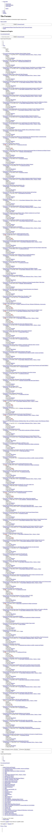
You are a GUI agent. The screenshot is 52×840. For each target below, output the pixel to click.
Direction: (22, 749)
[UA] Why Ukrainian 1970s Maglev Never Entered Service (19, 60)
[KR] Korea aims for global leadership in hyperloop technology (20, 491)
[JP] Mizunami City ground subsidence (15, 275)
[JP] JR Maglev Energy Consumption (14, 226)
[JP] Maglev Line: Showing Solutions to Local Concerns (18, 713)
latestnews (6, 54)
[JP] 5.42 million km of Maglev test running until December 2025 (20, 219)
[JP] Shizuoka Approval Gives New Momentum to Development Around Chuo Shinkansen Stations (27, 102)
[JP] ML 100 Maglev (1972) (12, 386)
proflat (4, 823)
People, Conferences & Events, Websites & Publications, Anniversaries (31, 304)
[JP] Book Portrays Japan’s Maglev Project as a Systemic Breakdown (21, 254)
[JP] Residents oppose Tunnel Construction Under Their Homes (20, 692)
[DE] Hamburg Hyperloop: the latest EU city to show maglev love (20, 484)
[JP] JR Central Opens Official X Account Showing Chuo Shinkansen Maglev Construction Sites (26, 136)
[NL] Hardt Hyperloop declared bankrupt (15, 157)
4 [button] (3, 44)
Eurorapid (6, 61)
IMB (5, 144)
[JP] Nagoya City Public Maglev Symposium (16, 261)
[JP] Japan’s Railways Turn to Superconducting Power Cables (19, 463)
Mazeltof (9, 823)
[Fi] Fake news (10, 407)
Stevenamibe (6, 735)
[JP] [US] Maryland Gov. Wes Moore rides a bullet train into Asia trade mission (23, 546)
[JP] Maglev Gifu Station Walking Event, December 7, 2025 (19, 296)
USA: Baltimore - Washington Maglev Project (28, 499)
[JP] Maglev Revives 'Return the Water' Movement (17, 74)
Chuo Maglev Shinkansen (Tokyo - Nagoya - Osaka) (30, 54)
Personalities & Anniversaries (25, 193)
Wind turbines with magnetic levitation (15, 616)
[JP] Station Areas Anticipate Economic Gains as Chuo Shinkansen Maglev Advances (24, 81)
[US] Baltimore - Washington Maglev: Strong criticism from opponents (21, 498)
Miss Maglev (7, 68)
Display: (3, 749)
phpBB (7, 821)
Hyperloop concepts (24, 158)
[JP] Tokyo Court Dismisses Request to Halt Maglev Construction (20, 567)
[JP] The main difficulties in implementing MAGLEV (18, 741)
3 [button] (3, 43)
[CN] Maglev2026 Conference (13, 143)
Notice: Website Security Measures (14, 303)
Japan (20, 387)
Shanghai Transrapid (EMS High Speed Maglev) (29, 380)
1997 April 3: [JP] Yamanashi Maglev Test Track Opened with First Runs (21, 192)
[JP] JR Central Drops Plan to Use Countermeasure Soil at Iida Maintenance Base (23, 122)
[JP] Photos (9, 199)
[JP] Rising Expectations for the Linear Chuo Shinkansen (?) (19, 414)
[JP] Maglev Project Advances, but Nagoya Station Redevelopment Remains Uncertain (24, 95)
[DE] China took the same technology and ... (16, 185)
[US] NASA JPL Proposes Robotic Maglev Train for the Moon (19, 727)
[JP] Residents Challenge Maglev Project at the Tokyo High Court (20, 505)
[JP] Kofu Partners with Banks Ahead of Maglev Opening (18, 53)
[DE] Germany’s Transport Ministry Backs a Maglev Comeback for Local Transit (23, 212)
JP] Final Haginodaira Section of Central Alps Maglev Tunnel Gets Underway (22, 115)
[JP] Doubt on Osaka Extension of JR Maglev (16, 316)
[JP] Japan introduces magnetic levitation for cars (17, 678)
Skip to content (4, 21)
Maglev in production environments (14, 602)
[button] (4, 45)
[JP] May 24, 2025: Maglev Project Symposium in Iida (18, 470)
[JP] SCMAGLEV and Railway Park (14, 588)
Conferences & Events (22, 144)
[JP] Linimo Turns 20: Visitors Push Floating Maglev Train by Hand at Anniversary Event (25, 574)
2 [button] (3, 42)
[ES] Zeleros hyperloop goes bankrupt (14, 171)
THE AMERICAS (24, 548)
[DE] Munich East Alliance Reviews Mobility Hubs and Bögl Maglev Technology (23, 129)
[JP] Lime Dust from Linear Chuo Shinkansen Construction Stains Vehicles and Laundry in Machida (27, 609)
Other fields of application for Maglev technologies (29, 430)
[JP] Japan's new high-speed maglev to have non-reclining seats (20, 358)
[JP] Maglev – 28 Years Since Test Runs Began (16, 560)
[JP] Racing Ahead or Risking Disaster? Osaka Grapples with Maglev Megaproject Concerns (25, 540)
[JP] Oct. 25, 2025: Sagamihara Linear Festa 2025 (17, 337)
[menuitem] (8, 3)
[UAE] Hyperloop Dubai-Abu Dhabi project (16, 706)
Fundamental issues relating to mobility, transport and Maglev (31, 352)
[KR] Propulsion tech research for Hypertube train (17, 553)
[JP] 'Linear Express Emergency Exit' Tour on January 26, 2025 (20, 595)
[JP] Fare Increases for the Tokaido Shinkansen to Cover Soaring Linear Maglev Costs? (24, 310)
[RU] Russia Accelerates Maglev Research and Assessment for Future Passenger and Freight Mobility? (27, 365)
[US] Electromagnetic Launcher (13, 429)
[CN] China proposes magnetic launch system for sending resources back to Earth (23, 664)
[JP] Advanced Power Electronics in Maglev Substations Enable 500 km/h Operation (24, 178)
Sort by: (12, 749)
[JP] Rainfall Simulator (11, 456)
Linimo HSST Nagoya (24, 331)
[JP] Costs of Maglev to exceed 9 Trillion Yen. (16, 685)
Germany (21, 130)
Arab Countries (22, 624)
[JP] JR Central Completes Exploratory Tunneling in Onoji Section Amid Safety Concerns (25, 526)
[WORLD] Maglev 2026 (12, 650)
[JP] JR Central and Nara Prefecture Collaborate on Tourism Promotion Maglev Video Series (25, 282)
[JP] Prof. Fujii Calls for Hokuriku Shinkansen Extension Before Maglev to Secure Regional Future (27, 519)
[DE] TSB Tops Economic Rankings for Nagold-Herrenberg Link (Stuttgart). (22, 289)
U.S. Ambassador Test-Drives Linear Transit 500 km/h (18, 657)
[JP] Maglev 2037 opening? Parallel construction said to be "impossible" (21, 671)
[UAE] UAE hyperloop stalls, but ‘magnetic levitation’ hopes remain (21, 623)
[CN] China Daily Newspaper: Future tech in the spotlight (18, 379)
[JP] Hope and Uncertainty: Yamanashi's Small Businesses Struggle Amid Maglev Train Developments (27, 637)
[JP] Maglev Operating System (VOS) (14, 533)
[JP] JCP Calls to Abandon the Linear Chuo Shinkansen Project (20, 323)
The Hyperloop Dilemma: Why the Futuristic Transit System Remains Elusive (22, 512)
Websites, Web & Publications (25, 137)
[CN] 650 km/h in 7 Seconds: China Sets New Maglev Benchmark (20, 449)
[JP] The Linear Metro (11, 630)
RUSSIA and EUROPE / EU (25, 61)
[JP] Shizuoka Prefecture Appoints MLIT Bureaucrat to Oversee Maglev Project (23, 435)
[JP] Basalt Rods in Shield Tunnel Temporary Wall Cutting (19, 351)
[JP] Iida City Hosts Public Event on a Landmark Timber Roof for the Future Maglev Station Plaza (27, 247)
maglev (5, 464)
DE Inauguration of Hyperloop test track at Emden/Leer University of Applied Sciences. (24, 734)
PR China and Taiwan (25, 451)
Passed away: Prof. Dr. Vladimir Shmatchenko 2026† (18, 233)
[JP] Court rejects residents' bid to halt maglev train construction (20, 720)
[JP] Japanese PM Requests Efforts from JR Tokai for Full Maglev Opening (22, 268)
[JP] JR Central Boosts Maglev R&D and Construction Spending (20, 206)
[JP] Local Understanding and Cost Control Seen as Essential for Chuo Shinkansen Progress (25, 108)
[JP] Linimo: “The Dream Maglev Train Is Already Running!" (19, 330)
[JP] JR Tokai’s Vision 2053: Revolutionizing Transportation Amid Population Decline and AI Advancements (29, 581)
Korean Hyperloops (22, 492)
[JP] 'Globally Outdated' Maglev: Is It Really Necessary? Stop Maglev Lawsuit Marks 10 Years (26, 67)
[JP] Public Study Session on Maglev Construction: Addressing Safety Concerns (23, 344)
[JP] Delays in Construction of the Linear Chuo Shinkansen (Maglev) (21, 400)
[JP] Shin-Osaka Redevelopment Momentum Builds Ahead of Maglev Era (22, 240)
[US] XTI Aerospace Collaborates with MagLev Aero (18, 442)
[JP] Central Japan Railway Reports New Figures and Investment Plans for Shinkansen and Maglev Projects (28, 150)
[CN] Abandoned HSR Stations (13, 644)
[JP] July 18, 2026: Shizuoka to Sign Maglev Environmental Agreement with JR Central (24, 88)
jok (5, 700)
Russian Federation (24, 366)
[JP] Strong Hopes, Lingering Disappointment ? (16, 477)
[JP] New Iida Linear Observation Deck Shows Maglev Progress (20, 164)
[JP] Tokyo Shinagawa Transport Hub (14, 393)
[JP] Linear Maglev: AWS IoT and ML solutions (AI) (17, 699)
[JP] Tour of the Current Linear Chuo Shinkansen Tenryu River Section (21, 372)
